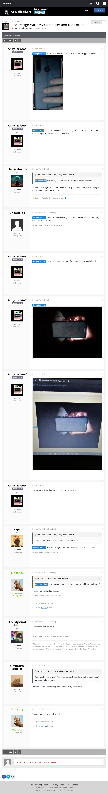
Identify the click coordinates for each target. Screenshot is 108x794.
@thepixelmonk (39, 54)
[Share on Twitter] (8, 777)
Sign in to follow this (12, 21)
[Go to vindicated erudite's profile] (17, 681)
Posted (40, 48)
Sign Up (100, 10)
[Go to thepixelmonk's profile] (17, 181)
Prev (10, 41)
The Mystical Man (17, 623)
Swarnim (61, 578)
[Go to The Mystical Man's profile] (17, 637)
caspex (17, 529)
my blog (44, 607)
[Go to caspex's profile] (17, 541)
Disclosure (64, 784)
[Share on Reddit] (13, 776)
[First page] (5, 40)
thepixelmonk (17, 169)
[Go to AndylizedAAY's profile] (5, 26)
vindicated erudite (17, 667)
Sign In (87, 10)
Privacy (55, 784)
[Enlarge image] (47, 82)
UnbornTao (17, 213)
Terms (47, 784)
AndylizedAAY (26, 28)
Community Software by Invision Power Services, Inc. (54, 790)
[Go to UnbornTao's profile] (17, 225)
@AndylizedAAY (39, 218)
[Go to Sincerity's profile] (17, 585)
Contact (75, 784)
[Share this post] (102, 48)
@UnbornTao (38, 130)
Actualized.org (36, 784)
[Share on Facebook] (4, 777)
